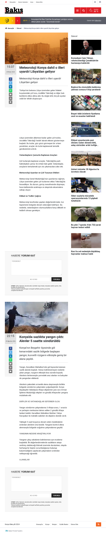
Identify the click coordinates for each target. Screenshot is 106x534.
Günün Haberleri (23, 2)
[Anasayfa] (6, 2)
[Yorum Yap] (10, 102)
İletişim (54, 524)
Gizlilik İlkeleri (63, 524)
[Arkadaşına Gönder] (10, 94)
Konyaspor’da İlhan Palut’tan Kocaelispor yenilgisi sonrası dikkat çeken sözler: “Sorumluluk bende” (52, 20)
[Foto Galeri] (100, 2)
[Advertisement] (43, 117)
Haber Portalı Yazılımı (15, 531)
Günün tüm (94, 20)
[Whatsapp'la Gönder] (10, 90)
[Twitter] (10, 83)
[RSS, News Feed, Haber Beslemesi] (98, 524)
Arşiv (31, 2)
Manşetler (13, 2)
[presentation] (12, 20)
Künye (47, 524)
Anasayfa (39, 524)
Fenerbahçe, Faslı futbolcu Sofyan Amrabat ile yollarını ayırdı (53, 23)
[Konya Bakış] (14, 10)
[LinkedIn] (10, 86)
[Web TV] (95, 2)
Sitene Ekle (39, 2)
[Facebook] (10, 79)
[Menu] (77, 11)
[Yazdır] (10, 98)
